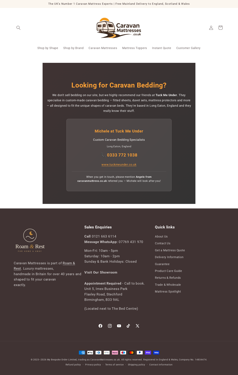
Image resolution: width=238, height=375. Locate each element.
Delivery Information (169, 257)
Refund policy (73, 364)
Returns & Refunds (168, 278)
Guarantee (162, 264)
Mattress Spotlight (168, 291)
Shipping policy (136, 364)
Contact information (160, 364)
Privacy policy (93, 364)
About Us (161, 236)
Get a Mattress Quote (170, 250)
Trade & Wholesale (168, 284)
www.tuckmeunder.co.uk (119, 164)
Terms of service (114, 364)
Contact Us (162, 243)
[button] (18, 27)
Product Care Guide (168, 271)
